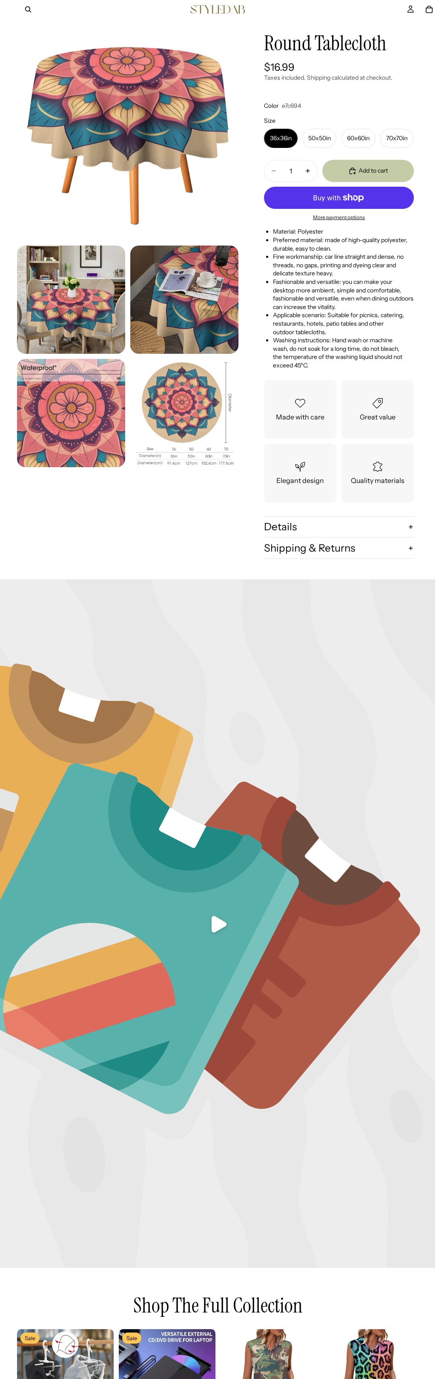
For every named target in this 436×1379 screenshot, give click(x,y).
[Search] (28, 9)
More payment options (339, 217)
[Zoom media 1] (127, 129)
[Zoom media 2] (71, 300)
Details (280, 526)
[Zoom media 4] (71, 413)
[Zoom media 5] (184, 413)
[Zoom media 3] (184, 300)
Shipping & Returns (309, 548)
